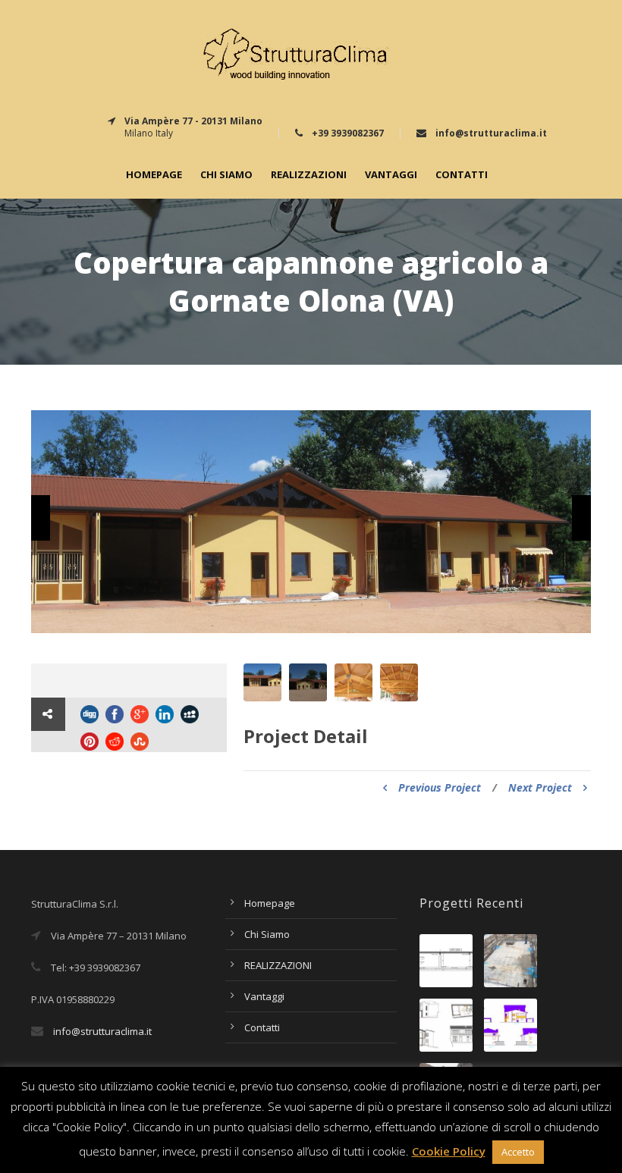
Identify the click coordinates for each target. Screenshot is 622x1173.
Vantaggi (391, 175)
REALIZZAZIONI (309, 175)
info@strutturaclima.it (102, 1031)
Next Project (540, 787)
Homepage (154, 175)
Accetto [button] (518, 1152)
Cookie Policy (448, 1151)
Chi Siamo (226, 175)
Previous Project (439, 787)
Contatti (461, 175)
